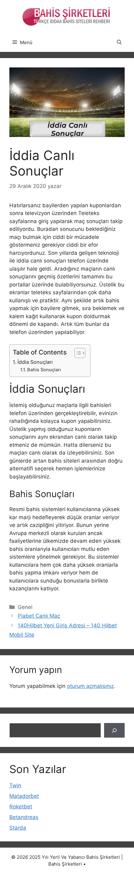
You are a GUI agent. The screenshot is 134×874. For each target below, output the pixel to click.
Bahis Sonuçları (44, 370)
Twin (15, 785)
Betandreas (23, 817)
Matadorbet (24, 796)
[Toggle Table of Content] (77, 353)
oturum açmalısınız (90, 686)
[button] (119, 42)
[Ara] (114, 730)
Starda (17, 828)
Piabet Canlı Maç (39, 616)
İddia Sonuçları (35, 362)
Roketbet (20, 806)
